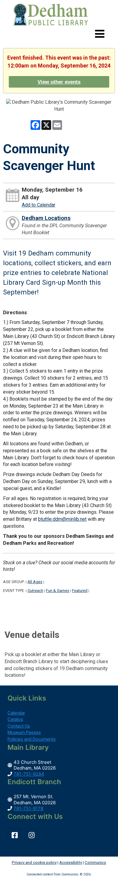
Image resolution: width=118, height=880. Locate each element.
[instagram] (33, 835)
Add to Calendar (38, 205)
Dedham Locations (46, 218)
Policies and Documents (32, 739)
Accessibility (70, 862)
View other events (59, 82)
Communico (95, 862)
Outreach (35, 590)
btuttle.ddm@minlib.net (62, 519)
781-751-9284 (29, 774)
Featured (79, 590)
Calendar (16, 713)
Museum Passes (24, 732)
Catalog (15, 719)
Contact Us (19, 726)
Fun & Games (57, 590)
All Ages (35, 581)
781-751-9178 (28, 808)
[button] (99, 34)
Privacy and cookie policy (34, 862)
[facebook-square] (16, 835)
